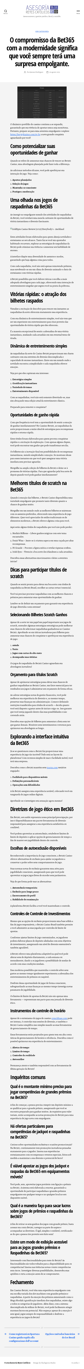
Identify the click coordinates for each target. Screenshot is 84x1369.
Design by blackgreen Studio (44, 1362)
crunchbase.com (59, 1018)
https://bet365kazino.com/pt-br (25, 134)
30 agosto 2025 (54, 72)
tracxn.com (52, 767)
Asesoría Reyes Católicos (20, 1362)
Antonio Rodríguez (36, 72)
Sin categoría (42, 31)
